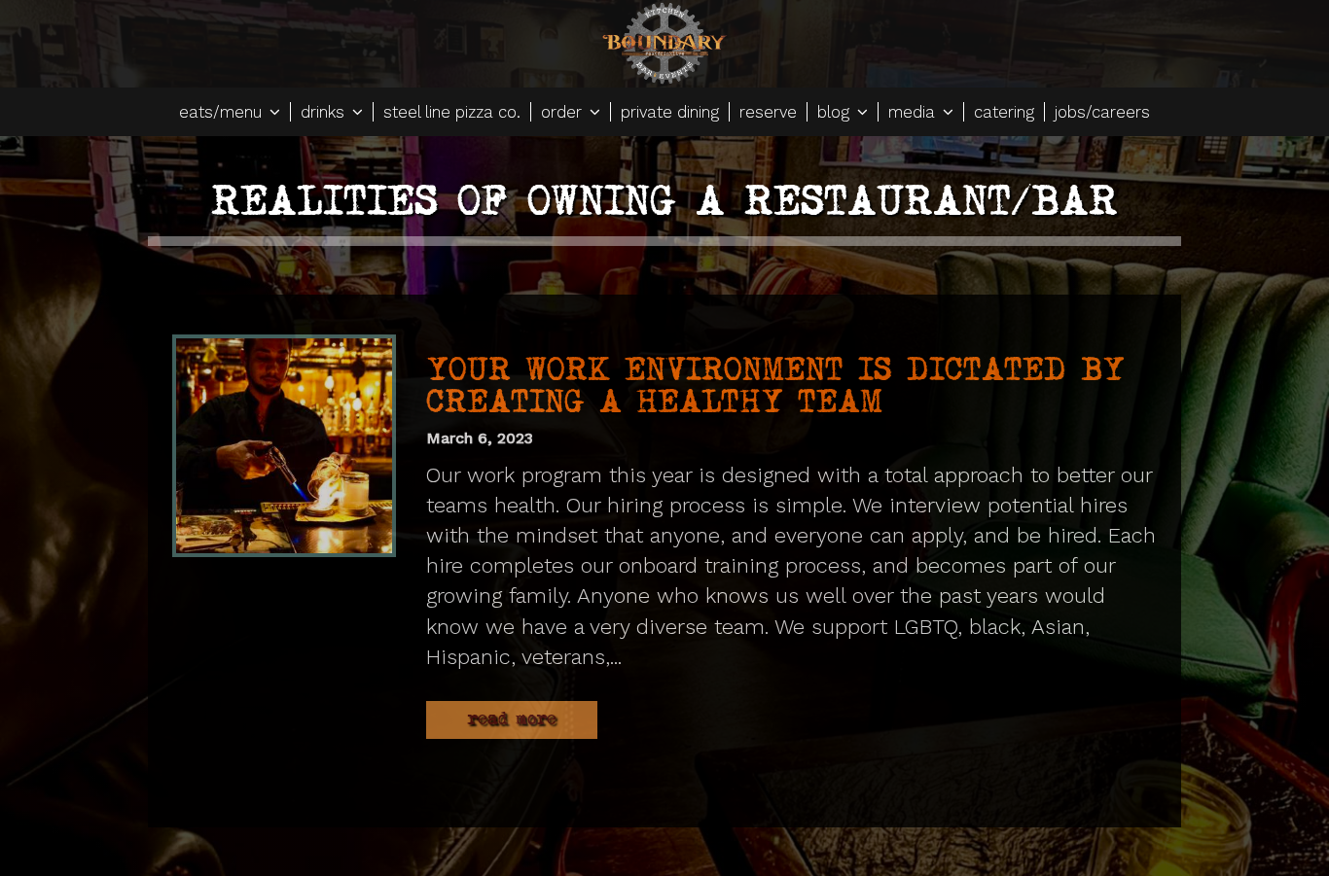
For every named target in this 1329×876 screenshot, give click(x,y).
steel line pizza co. (452, 112)
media (914, 112)
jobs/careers (1102, 112)
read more (512, 719)
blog (835, 112)
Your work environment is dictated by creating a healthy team (775, 385)
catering (1004, 112)
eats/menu (223, 112)
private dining (670, 112)
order (564, 112)
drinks (325, 112)
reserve (768, 112)
